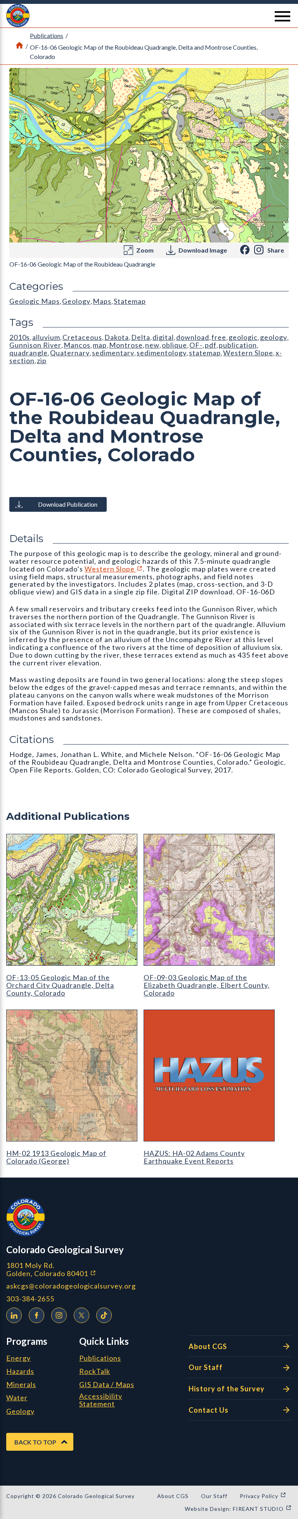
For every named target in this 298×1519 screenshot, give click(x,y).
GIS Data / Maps (106, 1385)
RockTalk (94, 1371)
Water (17, 1398)
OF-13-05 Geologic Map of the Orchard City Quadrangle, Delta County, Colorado (60, 985)
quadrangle (28, 352)
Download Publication (67, 504)
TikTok (104, 1315)
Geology (76, 301)
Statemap (130, 301)
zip (42, 360)
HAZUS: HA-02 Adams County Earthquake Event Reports (194, 1157)
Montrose (126, 345)
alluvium (46, 337)
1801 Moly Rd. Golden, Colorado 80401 (92, 1269)
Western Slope (114, 569)
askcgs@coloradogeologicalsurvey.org (71, 1286)
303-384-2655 (30, 1299)
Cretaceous (82, 337)
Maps (102, 301)
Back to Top (35, 1442)
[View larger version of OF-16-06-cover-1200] (149, 155)
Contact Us (209, 1410)
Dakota (116, 337)
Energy (18, 1358)
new (152, 345)
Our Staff (206, 1367)
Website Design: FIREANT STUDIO (238, 1508)
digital (163, 337)
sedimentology (162, 352)
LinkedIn (14, 1315)
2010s (19, 337)
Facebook (36, 1315)
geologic (243, 337)
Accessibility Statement (100, 1400)
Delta (140, 337)
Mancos (77, 345)
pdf (211, 345)
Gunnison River (35, 345)
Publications (46, 35)
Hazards (20, 1371)
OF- (196, 345)
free (218, 337)
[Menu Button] (282, 16)
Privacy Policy (263, 1496)
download (192, 337)
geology (273, 337)
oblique (174, 345)
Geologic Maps (34, 301)
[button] (149, 15)
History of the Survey (227, 1388)
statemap (205, 352)
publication (238, 345)
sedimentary (113, 352)
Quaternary (70, 352)
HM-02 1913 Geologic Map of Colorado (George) (56, 1157)
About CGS (208, 1346)
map (100, 345)
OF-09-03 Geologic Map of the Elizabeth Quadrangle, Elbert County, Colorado (207, 985)
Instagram (59, 1315)
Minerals (21, 1385)
